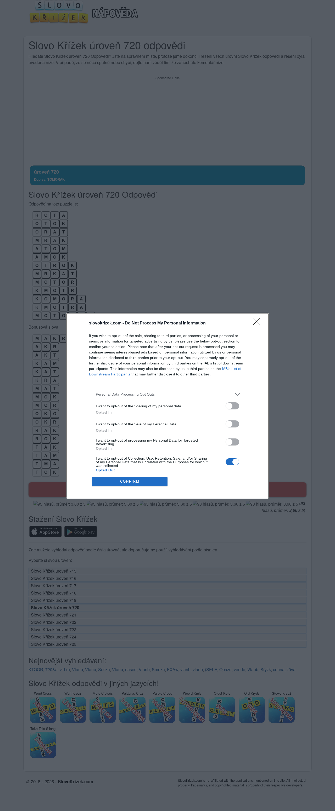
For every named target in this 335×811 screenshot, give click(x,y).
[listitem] (167, 394)
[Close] (258, 323)
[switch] (232, 405)
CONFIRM (129, 481)
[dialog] (167, 405)
